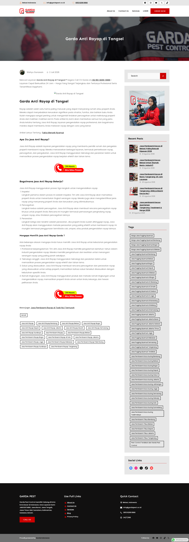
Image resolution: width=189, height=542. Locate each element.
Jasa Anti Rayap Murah (74, 328)
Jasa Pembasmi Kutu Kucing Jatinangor (146, 384)
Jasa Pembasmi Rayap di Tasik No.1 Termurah (52, 307)
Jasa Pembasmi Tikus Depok (142, 429)
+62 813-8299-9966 (100, 80)
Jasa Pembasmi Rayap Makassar (60, 342)
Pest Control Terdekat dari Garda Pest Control (145, 444)
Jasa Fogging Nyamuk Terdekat (143, 352)
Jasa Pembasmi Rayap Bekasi (78, 333)
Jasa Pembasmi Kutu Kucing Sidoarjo (145, 398)
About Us (70, 502)
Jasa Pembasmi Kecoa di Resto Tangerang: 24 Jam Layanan (151, 177)
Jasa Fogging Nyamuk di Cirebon (143, 291)
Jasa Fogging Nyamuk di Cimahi (143, 287)
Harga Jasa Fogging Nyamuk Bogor (144, 245)
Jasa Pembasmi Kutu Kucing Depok (144, 370)
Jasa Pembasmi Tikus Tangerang (144, 438)
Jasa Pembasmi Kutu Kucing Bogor (144, 366)
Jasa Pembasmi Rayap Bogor (32, 337)
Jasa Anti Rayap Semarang (98, 328)
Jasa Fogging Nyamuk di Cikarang (144, 282)
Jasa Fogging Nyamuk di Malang (143, 305)
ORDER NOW (160, 11)
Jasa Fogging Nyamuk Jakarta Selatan (145, 324)
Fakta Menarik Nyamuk (53, 132)
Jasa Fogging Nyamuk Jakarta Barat (144, 319)
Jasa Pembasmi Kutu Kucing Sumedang (146, 407)
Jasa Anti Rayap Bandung (47, 323)
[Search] (163, 76)
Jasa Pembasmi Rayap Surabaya (33, 346)
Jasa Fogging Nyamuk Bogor (142, 263)
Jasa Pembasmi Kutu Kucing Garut (144, 375)
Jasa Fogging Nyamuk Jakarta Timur (145, 328)
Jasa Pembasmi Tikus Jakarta (142, 433)
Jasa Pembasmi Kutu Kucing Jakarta (145, 379)
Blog (69, 513)
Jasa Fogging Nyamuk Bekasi (142, 259)
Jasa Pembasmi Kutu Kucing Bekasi (144, 361)
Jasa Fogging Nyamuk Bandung (143, 254)
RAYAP (23, 315)
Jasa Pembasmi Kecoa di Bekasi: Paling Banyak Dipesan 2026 (151, 148)
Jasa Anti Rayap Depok (30, 328)
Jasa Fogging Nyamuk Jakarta (142, 314)
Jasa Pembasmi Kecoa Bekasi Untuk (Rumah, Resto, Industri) (150, 163)
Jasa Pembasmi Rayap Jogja (32, 342)
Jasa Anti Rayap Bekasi (70, 323)
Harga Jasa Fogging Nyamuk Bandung (145, 240)
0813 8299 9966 (81, 3)
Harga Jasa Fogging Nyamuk (142, 235)
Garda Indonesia (42, 538)
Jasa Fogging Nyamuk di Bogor (142, 277)
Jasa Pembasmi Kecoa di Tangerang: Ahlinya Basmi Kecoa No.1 (151, 191)
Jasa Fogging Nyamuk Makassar (143, 338)
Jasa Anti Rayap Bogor (91, 323)
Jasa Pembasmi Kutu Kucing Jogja (144, 389)
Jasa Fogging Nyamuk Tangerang (144, 347)
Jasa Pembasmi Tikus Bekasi (142, 424)
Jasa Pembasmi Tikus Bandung (143, 419)
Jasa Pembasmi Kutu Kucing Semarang (146, 393)
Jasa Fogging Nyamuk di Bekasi (143, 273)
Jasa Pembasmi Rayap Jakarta (87, 337)
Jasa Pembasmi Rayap (54, 333)
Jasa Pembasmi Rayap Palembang (90, 342)
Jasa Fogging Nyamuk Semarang (143, 342)
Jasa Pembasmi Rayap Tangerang (64, 346)
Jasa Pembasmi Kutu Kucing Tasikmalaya (142, 413)
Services (70, 509)
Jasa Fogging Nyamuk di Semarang (144, 310)
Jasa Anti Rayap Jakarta (52, 328)
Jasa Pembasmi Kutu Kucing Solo (144, 403)
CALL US (27, 519)
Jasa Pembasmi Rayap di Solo (59, 337)
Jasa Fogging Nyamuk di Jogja (142, 296)
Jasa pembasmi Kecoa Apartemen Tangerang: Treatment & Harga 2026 (151, 206)
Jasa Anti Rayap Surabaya (31, 333)
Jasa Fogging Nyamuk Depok (142, 268)
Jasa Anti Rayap (27, 323)
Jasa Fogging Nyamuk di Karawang (144, 301)
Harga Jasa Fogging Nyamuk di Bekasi (145, 249)
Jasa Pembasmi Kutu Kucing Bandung (145, 356)
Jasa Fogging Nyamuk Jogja (141, 333)
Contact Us (71, 506)
